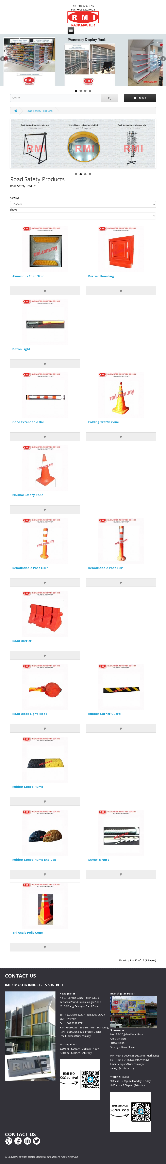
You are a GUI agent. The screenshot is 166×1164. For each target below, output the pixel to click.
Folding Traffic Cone (103, 422)
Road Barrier (22, 641)
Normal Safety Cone (27, 495)
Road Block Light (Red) (29, 714)
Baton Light (21, 349)
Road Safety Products (39, 111)
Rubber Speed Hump (27, 787)
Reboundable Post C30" (30, 568)
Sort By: (14, 198)
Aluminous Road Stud (28, 276)
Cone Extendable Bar (28, 422)
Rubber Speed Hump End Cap (34, 859)
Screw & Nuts (98, 859)
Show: (13, 209)
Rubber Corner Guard (104, 714)
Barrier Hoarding (101, 276)
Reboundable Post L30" (105, 568)
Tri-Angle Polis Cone (27, 932)
